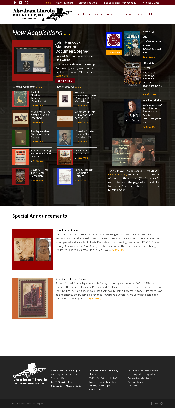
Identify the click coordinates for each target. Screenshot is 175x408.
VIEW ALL (68, 34)
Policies (133, 385)
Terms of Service (135, 382)
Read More (61, 75)
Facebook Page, (117, 174)
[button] (114, 52)
